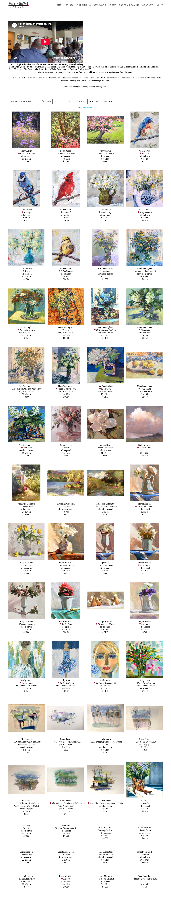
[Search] (158, 5)
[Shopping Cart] (162, 5)
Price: (49, 101)
